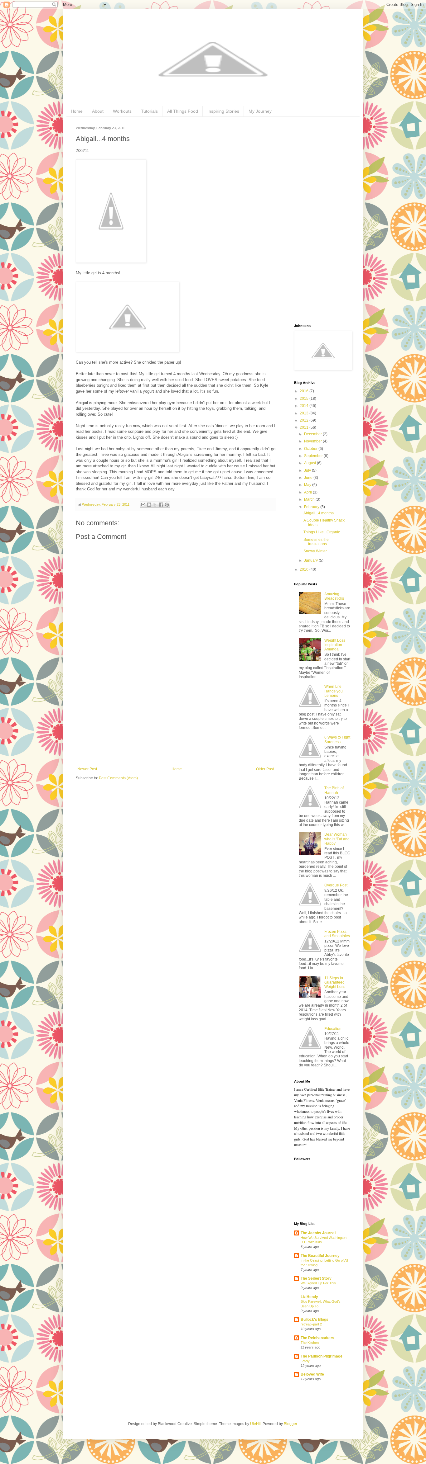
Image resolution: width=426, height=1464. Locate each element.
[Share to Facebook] (161, 505)
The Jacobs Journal (318, 1233)
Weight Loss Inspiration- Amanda (334, 645)
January (311, 560)
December (313, 434)
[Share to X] (155, 505)
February (312, 507)
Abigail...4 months (318, 513)
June (308, 477)
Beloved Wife (312, 1374)
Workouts (122, 111)
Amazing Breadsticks (334, 596)
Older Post (265, 769)
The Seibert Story (316, 1278)
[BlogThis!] (149, 505)
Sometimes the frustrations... (316, 541)
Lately (305, 1361)
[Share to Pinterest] (167, 505)
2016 (304, 391)
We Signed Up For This (318, 1283)
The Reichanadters (317, 1338)
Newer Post (87, 769)
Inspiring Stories (223, 111)
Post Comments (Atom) (118, 778)
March (310, 499)
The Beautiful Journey (320, 1256)
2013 (304, 413)
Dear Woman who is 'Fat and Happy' (337, 839)
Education (332, 1029)
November (313, 441)
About (98, 111)
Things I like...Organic (321, 532)
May (308, 485)
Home (77, 111)
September (314, 456)
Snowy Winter (315, 551)
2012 (304, 420)
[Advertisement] (175, 720)
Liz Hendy (309, 1297)
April (308, 492)
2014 (304, 406)
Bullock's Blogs (314, 1319)
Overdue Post (335, 885)
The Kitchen (310, 1342)
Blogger (290, 1424)
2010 (304, 569)
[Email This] (143, 505)
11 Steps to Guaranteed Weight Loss (334, 982)
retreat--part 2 (311, 1324)
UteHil (255, 1424)
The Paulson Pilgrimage (321, 1356)
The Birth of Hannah (334, 790)
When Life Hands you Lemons (333, 691)
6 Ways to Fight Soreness (337, 739)
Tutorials (149, 111)
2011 (304, 427)
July (308, 470)
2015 (304, 398)
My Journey (260, 111)
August (310, 463)
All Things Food (182, 111)
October (311, 448)
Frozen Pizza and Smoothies (337, 933)
